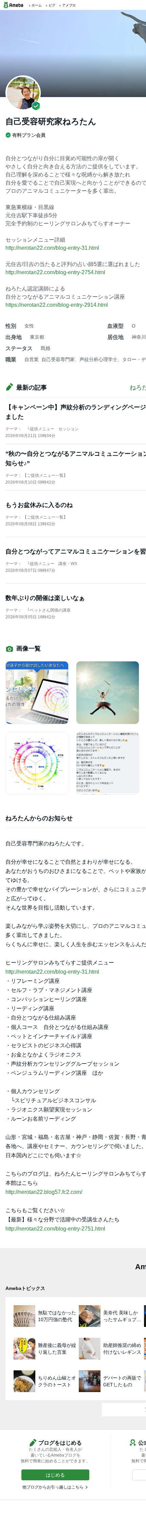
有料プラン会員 (28, 135)
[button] (55, 1474)
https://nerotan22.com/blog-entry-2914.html (56, 305)
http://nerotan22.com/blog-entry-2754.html (55, 272)
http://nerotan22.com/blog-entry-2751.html (55, 1229)
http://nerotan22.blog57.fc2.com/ (43, 1192)
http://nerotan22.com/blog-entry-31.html (52, 248)
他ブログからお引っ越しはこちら (53, 1487)
